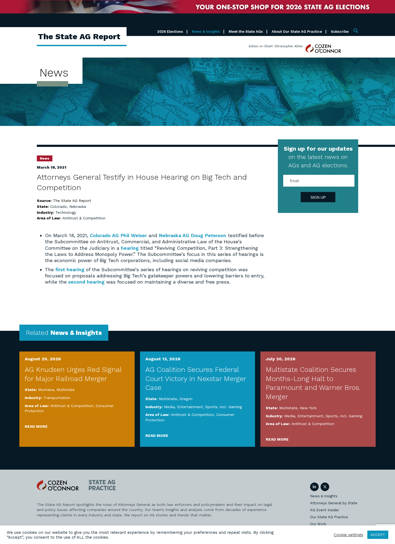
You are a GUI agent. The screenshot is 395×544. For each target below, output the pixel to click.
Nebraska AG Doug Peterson (192, 235)
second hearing (86, 282)
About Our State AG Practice (297, 32)
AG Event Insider (324, 510)
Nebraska (77, 206)
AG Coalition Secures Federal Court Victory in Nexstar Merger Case (195, 378)
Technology (65, 212)
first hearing (69, 269)
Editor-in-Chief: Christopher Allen (276, 46)
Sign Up (318, 197)
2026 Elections (170, 32)
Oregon (185, 399)
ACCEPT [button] (378, 535)
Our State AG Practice (329, 517)
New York (308, 408)
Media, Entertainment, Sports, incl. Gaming (203, 407)
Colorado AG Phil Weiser (118, 235)
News (44, 158)
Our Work (318, 524)
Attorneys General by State (333, 503)
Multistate (65, 389)
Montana (46, 389)
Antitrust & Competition (83, 218)
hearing (130, 248)
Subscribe (340, 32)
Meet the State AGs (246, 32)
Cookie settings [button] (348, 534)
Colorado (58, 206)
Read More (36, 426)
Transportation (56, 398)
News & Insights (206, 32)
